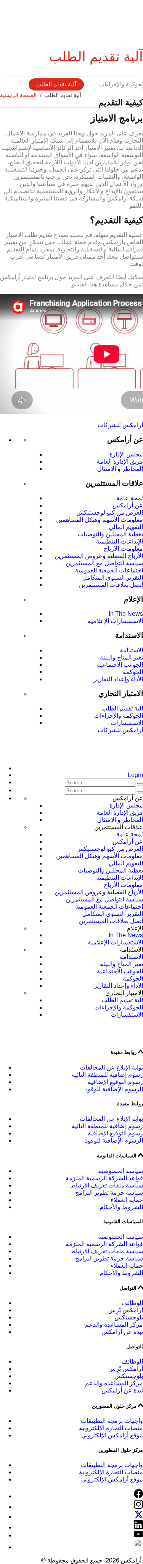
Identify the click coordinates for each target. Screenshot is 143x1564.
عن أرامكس (127, 505)
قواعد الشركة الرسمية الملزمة (104, 1178)
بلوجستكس (128, 1317)
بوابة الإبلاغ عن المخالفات (111, 1067)
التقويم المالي (126, 527)
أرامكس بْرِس (125, 1310)
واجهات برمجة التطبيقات (112, 1421)
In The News (126, 613)
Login (135, 775)
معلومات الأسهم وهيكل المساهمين (99, 520)
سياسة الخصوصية (120, 1171)
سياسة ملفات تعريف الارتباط (106, 1185)
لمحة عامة (129, 498)
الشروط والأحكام (121, 1207)
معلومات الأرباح (123, 548)
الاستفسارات (127, 723)
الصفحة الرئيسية (18, 95)
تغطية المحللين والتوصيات (110, 534)
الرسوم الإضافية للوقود (114, 1089)
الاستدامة (131, 650)
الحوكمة (133, 672)
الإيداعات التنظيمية (119, 541)
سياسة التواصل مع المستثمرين (104, 563)
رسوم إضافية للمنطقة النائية (107, 1074)
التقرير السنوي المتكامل (112, 577)
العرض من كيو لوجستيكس (109, 512)
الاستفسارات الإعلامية (115, 621)
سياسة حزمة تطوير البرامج (109, 1192)
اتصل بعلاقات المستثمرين (111, 585)
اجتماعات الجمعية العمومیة (109, 570)
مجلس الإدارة (126, 454)
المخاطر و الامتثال (120, 469)
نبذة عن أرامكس (122, 1332)
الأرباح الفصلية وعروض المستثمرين (99, 556)
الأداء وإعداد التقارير (118, 679)
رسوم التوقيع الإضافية (115, 1082)
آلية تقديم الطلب (56, 84)
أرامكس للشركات (120, 425)
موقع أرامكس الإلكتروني (112, 1435)
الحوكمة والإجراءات (118, 715)
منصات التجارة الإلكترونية (111, 1428)
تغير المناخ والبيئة (121, 657)
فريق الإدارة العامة (119, 461)
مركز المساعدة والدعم (114, 1324)
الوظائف (132, 1303)
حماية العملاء (127, 1200)
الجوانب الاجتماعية (120, 664)
